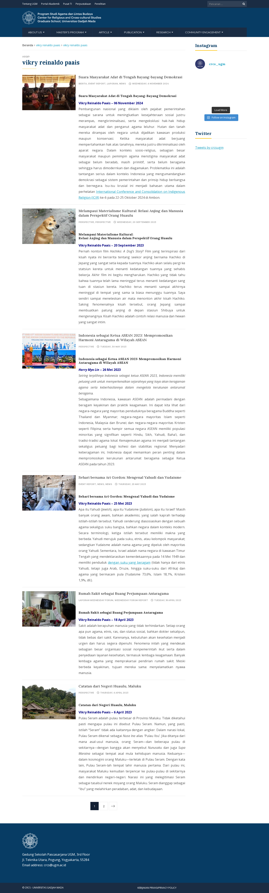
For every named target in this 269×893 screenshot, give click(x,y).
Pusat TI (67, 4)
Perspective (86, 222)
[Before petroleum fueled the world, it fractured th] (207, 96)
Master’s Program (70, 32)
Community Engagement (203, 32)
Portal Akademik (50, 4)
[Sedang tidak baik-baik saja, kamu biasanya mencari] (207, 81)
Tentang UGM (29, 4)
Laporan (112, 83)
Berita (83, 83)
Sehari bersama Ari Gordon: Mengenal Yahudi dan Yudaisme (130, 477)
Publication (133, 32)
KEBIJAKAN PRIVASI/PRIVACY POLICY (156, 887)
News (122, 83)
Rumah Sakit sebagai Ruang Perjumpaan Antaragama (124, 593)
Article (104, 32)
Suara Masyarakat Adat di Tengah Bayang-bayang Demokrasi (130, 77)
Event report (97, 83)
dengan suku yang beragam (129, 562)
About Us (35, 32)
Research (163, 32)
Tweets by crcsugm (209, 147)
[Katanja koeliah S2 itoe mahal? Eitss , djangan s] (234, 81)
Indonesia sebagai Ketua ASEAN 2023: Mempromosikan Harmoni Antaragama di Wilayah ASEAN (126, 337)
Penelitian (100, 4)
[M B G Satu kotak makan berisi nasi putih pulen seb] (234, 96)
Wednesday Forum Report (131, 600)
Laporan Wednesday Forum (96, 600)
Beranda (27, 45)
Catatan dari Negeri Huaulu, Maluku (110, 686)
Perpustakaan (83, 4)
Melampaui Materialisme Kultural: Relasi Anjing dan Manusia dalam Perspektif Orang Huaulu (131, 213)
